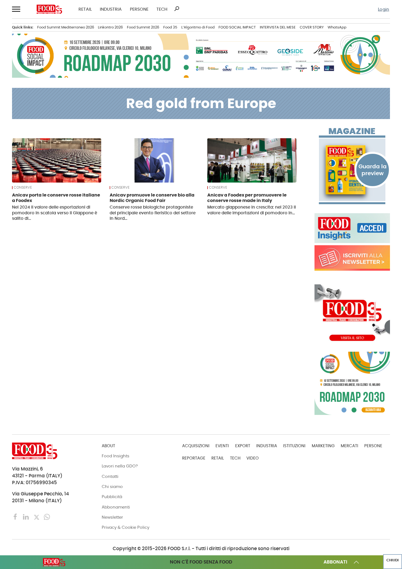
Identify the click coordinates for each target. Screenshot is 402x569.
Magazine (351, 131)
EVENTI (222, 446)
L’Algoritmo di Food (198, 27)
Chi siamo (112, 486)
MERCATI (349, 446)
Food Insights (115, 456)
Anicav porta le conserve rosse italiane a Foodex (56, 198)
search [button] (176, 8)
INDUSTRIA (111, 9)
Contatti (110, 476)
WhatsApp (337, 27)
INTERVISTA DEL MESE (278, 27)
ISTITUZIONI (294, 446)
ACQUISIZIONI (195, 446)
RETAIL (85, 9)
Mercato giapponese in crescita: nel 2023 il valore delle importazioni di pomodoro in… (251, 210)
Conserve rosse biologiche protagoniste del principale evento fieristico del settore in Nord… (153, 212)
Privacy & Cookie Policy (125, 527)
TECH (161, 9)
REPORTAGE (193, 458)
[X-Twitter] (37, 516)
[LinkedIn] (26, 516)
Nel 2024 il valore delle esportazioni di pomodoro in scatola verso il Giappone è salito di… (54, 212)
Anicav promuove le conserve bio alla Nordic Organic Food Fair (152, 198)
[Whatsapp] (46, 516)
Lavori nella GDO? (120, 466)
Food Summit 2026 (143, 27)
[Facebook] (16, 516)
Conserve (23, 187)
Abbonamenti (116, 507)
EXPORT (242, 446)
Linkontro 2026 (110, 27)
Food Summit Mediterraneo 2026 (65, 27)
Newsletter (112, 517)
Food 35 (170, 27)
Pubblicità (112, 496)
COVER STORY (312, 27)
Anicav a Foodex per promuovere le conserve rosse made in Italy (247, 198)
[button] (16, 9)
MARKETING (323, 446)
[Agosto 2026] (352, 169)
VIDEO (252, 458)
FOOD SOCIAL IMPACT (237, 27)
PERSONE (139, 9)
